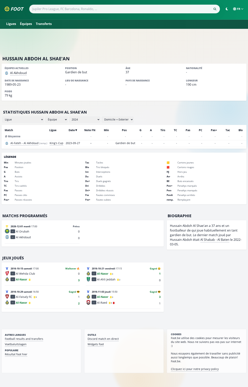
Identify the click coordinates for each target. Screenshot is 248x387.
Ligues (11, 24)
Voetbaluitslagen (16, 344)
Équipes (26, 24)
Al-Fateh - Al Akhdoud (24, 143)
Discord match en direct (103, 339)
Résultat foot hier (16, 354)
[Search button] (215, 9)
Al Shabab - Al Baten (214, 239)
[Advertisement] (124, 42)
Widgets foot (96, 344)
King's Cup (56, 143)
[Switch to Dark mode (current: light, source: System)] (227, 9)
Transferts (44, 24)
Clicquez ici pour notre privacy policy (195, 369)
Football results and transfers (24, 339)
